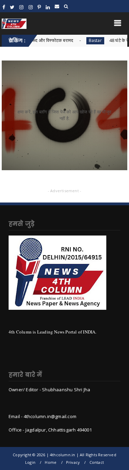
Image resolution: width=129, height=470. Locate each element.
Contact (96, 462)
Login (30, 462)
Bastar (80, 40)
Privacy (73, 462)
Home (50, 462)
